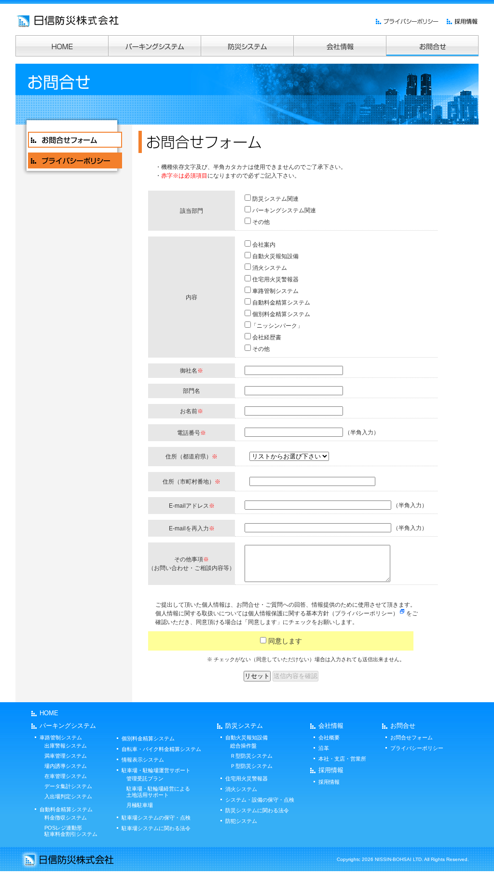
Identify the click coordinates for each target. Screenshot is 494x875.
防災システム (244, 725)
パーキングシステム (68, 725)
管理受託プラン (145, 778)
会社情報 (330, 725)
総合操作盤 (243, 746)
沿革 (323, 748)
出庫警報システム (65, 746)
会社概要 (329, 737)
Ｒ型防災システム (251, 756)
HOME (49, 713)
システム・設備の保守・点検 (259, 800)
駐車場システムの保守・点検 (156, 817)
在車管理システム (65, 776)
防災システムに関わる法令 (257, 810)
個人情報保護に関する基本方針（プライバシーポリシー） (323, 613)
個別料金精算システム (148, 738)
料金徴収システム (65, 817)
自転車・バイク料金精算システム (161, 749)
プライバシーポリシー (416, 748)
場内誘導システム (65, 766)
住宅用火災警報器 (246, 778)
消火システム (241, 789)
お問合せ (402, 725)
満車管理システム (65, 756)
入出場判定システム (68, 796)
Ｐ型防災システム (251, 766)
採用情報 (330, 770)
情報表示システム (143, 760)
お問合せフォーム (411, 737)
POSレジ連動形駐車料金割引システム (70, 831)
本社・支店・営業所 (342, 759)
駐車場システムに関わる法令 (156, 828)
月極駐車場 (139, 805)
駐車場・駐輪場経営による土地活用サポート (158, 792)
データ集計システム (68, 786)
